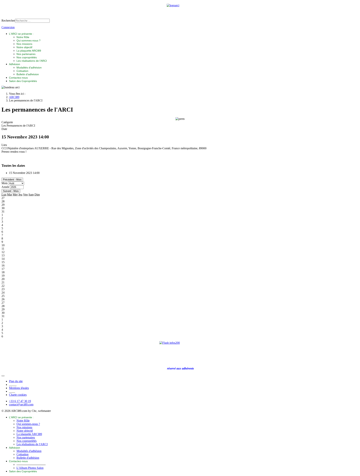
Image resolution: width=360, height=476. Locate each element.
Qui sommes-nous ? (28, 40)
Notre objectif (24, 47)
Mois (5, 183)
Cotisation (22, 70)
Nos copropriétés (26, 57)
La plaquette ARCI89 (28, 50)
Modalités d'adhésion (29, 67)
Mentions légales (19, 388)
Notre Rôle (22, 37)
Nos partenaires (25, 54)
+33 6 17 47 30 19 (20, 401)
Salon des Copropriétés (23, 81)
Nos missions (24, 43)
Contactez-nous (18, 77)
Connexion (8, 27)
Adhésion (14, 64)
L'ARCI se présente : (21, 33)
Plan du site (16, 381)
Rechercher (8, 20)
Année (5, 186)
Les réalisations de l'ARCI (31, 60)
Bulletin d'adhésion (27, 74)
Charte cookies (18, 394)
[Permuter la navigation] (3, 375)
